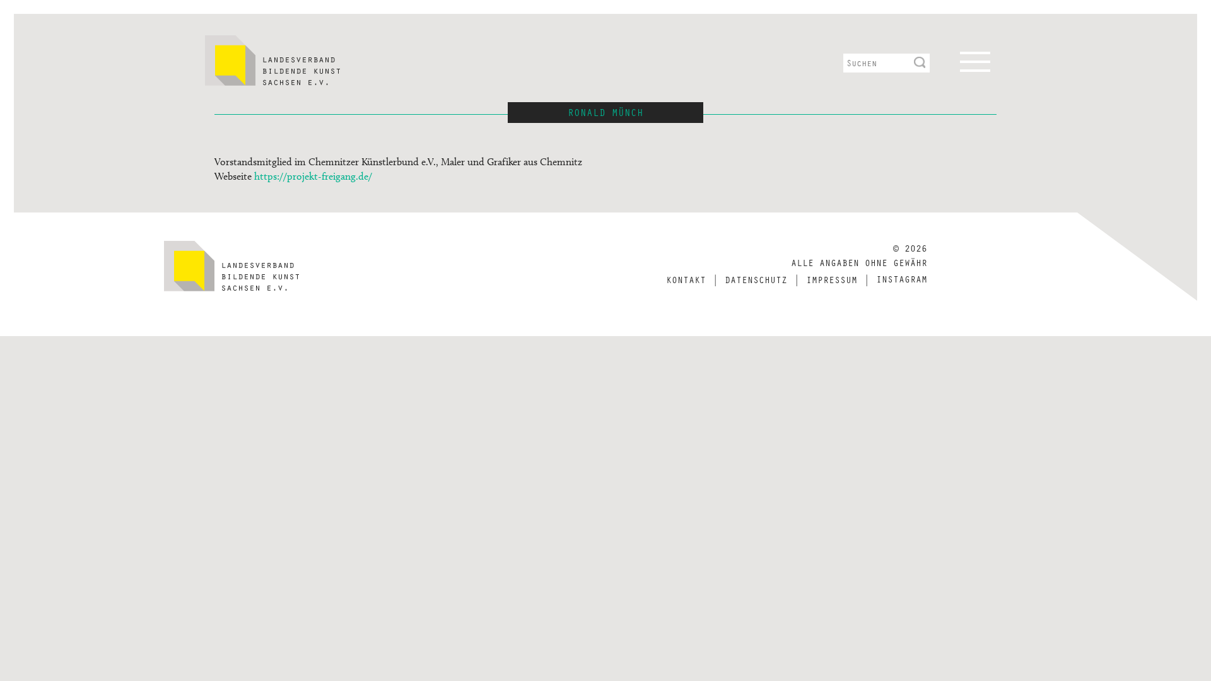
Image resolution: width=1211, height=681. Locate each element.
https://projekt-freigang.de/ (313, 176)
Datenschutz (756, 279)
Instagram (901, 278)
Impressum (831, 279)
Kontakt (686, 279)
